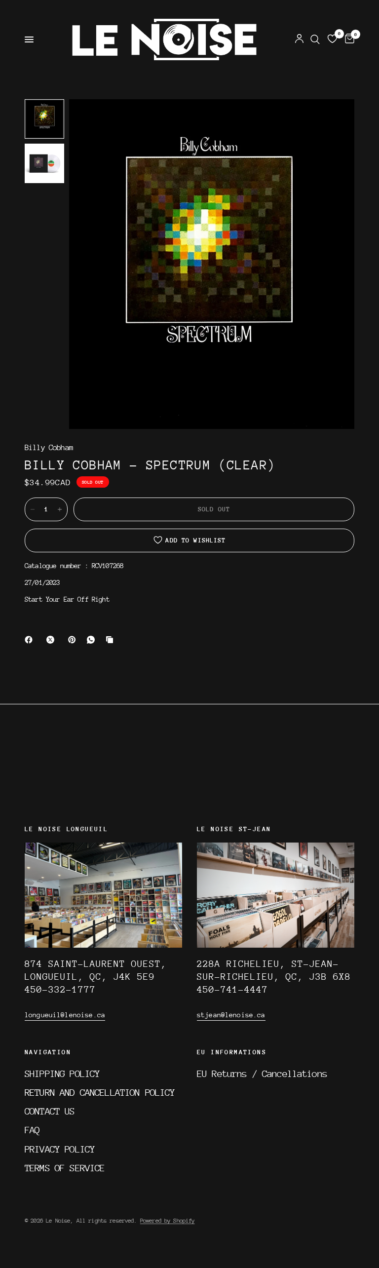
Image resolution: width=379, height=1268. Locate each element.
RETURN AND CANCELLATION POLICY (100, 1092)
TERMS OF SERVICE (65, 1167)
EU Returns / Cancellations (262, 1073)
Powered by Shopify (167, 1220)
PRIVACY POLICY (60, 1149)
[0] (347, 39)
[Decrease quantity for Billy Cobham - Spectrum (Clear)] (32, 509)
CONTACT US (50, 1111)
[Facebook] (31, 640)
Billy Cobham (49, 448)
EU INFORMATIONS (231, 1052)
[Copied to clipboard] (111, 640)
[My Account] (299, 39)
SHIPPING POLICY (62, 1073)
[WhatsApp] (93, 640)
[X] (52, 640)
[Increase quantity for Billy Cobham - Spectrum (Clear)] (59, 509)
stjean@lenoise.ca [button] (231, 1015)
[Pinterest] (74, 640)
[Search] (315, 39)
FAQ (32, 1129)
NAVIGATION (48, 1052)
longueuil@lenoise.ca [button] (65, 1015)
